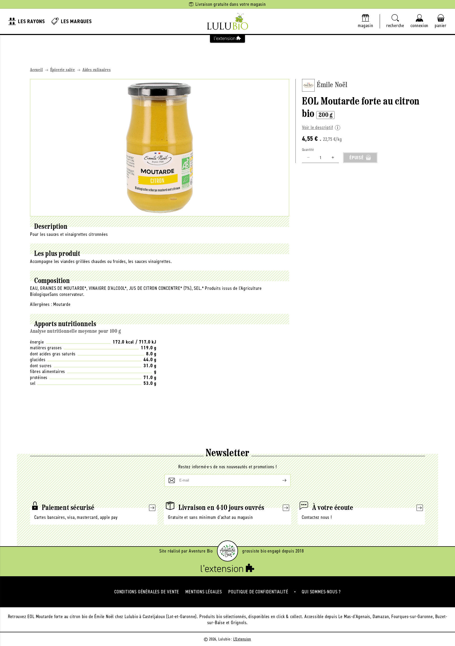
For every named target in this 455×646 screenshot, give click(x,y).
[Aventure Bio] (227, 550)
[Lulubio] (227, 21)
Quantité (308, 149)
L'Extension (242, 639)
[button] (395, 21)
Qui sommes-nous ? (321, 592)
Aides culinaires (96, 70)
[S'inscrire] (280, 480)
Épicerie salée (62, 70)
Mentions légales (203, 592)
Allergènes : (41, 304)
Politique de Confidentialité (258, 592)
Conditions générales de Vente (146, 592)
